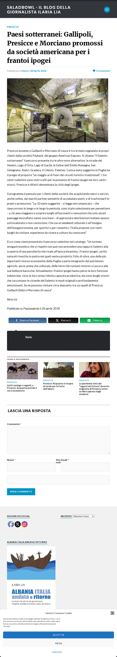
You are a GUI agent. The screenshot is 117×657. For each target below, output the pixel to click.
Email (65, 460)
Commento (14, 424)
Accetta (58, 635)
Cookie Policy (57, 652)
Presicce (13, 27)
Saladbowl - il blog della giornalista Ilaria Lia (39, 9)
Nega (58, 643)
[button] (112, 613)
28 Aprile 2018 (38, 70)
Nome (11, 460)
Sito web (58, 461)
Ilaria (25, 70)
